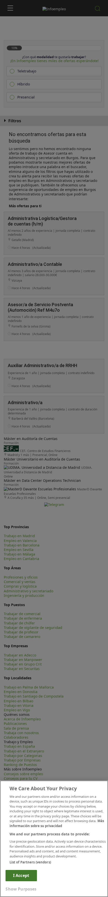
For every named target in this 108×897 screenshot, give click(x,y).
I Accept (21, 875)
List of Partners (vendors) (30, 862)
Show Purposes (21, 889)
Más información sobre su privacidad (57, 823)
